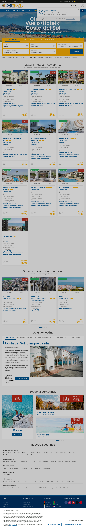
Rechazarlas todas (54, 524)
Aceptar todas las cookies (73, 524)
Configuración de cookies (76, 520)
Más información (13, 525)
